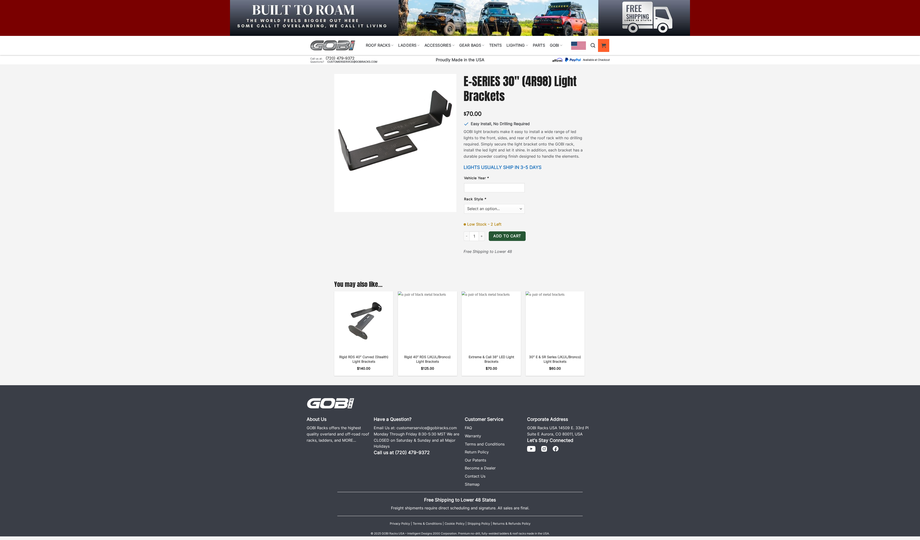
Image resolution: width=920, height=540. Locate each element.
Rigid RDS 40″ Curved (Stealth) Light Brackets (363, 359)
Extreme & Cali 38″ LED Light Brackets (491, 359)
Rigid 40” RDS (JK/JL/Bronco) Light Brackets (427, 359)
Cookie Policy (455, 523)
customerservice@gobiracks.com (352, 61)
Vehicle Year (476, 178)
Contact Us (475, 476)
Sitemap (472, 484)
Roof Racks (378, 45)
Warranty (473, 436)
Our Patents (475, 460)
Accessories (438, 45)
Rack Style (475, 199)
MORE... (349, 440)
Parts (539, 45)
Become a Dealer (480, 468)
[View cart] (603, 45)
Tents (495, 45)
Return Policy (477, 452)
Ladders (407, 45)
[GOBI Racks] (331, 403)
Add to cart (507, 236)
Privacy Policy (400, 523)
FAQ (468, 427)
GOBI (554, 45)
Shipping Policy (478, 523)
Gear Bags (470, 45)
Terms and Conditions (485, 444)
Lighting (515, 45)
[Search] (593, 45)
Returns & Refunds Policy (511, 523)
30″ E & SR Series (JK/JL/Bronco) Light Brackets (555, 359)
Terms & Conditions (427, 523)
